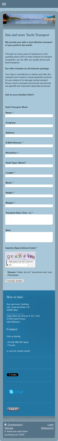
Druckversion (14, 424)
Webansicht (47, 428)
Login (51, 424)
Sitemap (8, 428)
